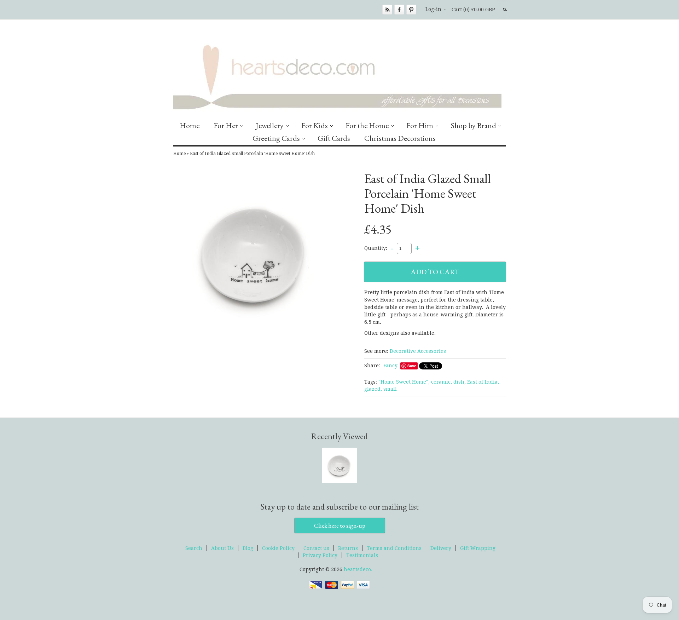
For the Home (367, 125)
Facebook (399, 10)
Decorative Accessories (418, 351)
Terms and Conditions (394, 548)
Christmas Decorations (400, 138)
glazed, (373, 389)
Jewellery (270, 125)
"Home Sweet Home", (404, 382)
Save (411, 365)
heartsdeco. (358, 569)
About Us (222, 548)
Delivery (440, 548)
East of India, (483, 382)
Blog (248, 548)
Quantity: (375, 248)
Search (504, 9)
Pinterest (411, 10)
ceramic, (441, 382)
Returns (348, 548)
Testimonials (362, 555)
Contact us (316, 548)
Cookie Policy (278, 548)
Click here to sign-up (339, 525)
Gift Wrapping (477, 548)
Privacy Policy (320, 555)
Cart (473, 9)
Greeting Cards (276, 138)
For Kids (314, 125)
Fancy (390, 365)
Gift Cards (334, 138)
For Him (419, 125)
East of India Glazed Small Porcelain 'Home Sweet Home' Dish (252, 153)
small (390, 389)
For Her (226, 125)
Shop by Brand (473, 125)
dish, (459, 382)
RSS (387, 10)
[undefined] (254, 255)
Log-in (433, 9)
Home (189, 125)
